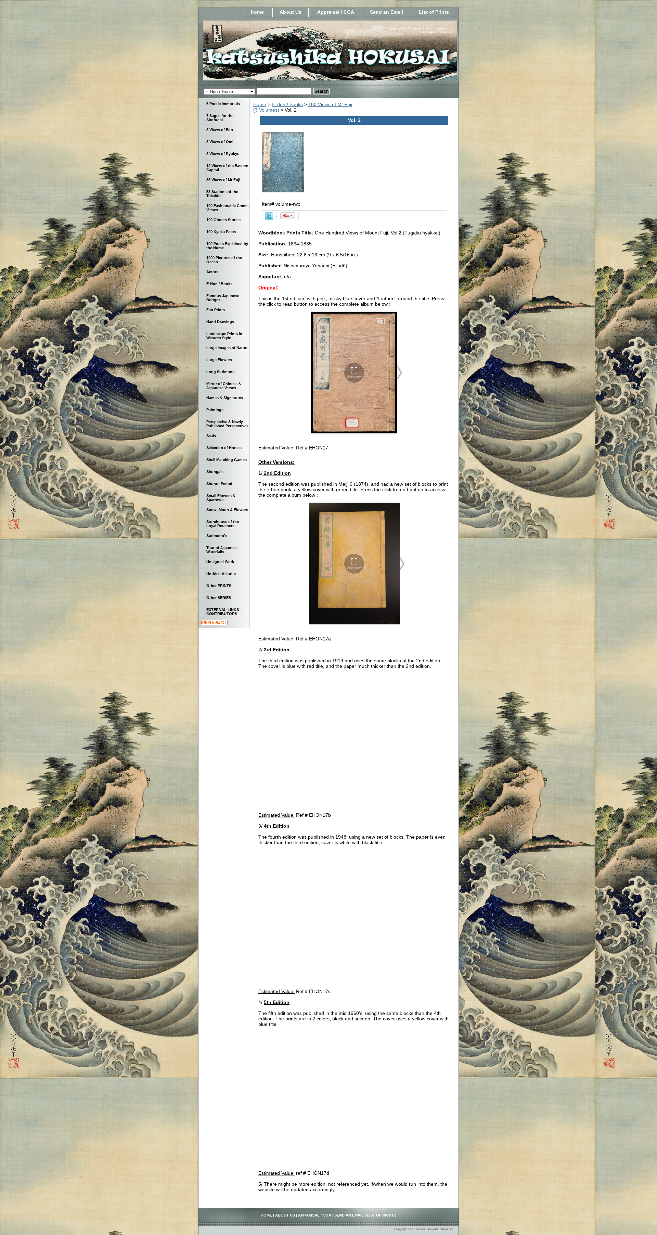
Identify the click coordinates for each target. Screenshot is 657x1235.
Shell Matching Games (226, 460)
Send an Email (386, 12)
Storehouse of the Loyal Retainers (222, 524)
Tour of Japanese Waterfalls (221, 550)
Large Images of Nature (227, 348)
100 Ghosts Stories (223, 220)
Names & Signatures (224, 398)
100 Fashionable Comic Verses (227, 208)
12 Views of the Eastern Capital (227, 168)
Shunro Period (219, 484)
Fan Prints (215, 310)
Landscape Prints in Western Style (224, 336)
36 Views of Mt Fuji (223, 180)
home (257, 12)
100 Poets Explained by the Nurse (227, 246)
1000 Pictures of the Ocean (224, 260)
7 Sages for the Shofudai (219, 118)
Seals (211, 436)
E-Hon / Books (287, 104)
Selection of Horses (224, 448)
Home (259, 104)
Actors (212, 272)
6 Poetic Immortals (223, 104)
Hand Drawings (220, 322)
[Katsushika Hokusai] (284, 53)
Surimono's (216, 536)
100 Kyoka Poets (221, 232)
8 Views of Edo (219, 130)
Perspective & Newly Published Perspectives (227, 424)
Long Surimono (220, 372)
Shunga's (214, 472)
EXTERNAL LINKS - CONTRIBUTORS (223, 612)
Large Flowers (219, 360)
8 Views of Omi (219, 142)
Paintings (214, 410)
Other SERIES (218, 598)
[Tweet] (269, 218)
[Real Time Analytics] (214, 623)
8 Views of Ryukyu (223, 154)
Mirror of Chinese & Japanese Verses (223, 386)
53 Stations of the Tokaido (222, 194)
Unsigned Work (220, 562)
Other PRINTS (218, 586)
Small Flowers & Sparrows (220, 498)
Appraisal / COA (335, 12)
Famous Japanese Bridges (222, 298)
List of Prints (434, 12)
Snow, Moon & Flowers (227, 510)
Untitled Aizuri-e (221, 574)
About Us (290, 12)
